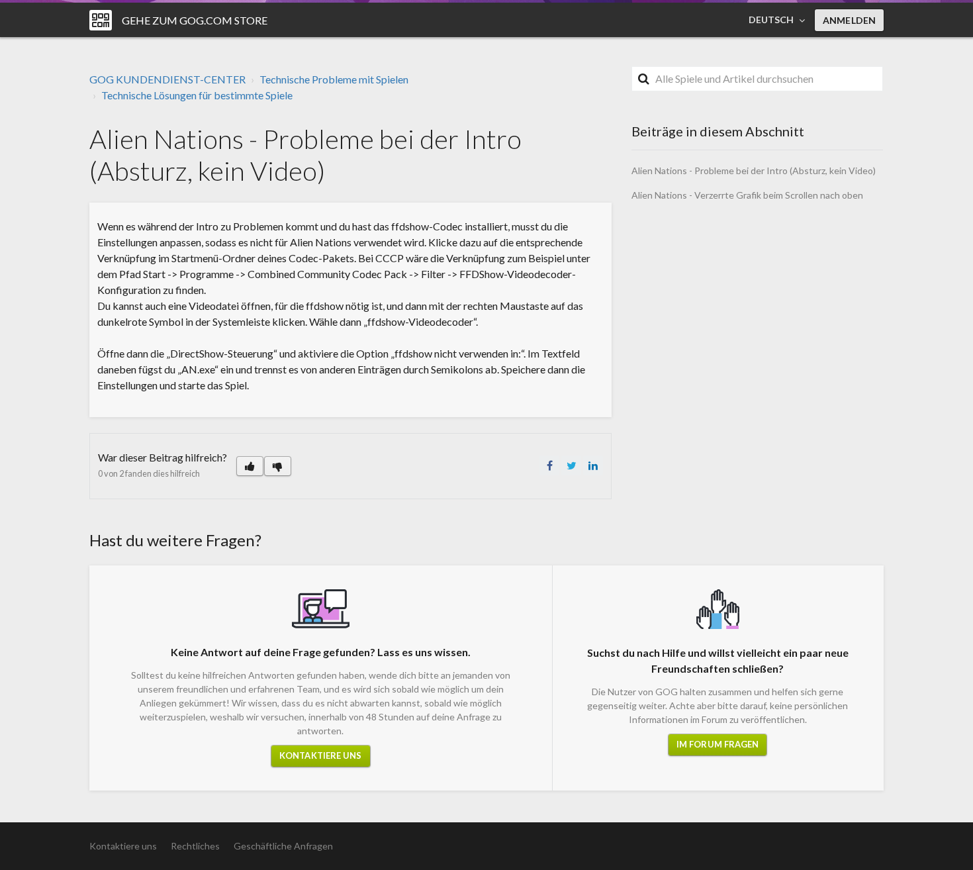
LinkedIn (593, 465)
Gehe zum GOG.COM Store (194, 20)
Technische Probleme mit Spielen (333, 79)
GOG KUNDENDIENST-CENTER (167, 79)
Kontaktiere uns (320, 755)
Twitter (571, 465)
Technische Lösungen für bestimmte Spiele (197, 95)
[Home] (100, 20)
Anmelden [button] (849, 20)
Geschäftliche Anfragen (283, 845)
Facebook (549, 465)
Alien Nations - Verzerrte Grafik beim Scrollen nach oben (747, 195)
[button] (250, 466)
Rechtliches (195, 845)
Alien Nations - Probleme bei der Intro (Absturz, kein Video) (753, 170)
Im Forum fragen (717, 744)
